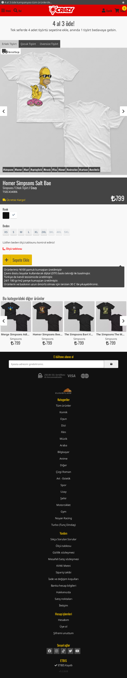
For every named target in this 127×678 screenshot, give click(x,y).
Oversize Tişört (49, 44)
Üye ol (63, 626)
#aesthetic (94, 170)
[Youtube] (77, 651)
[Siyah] (6, 216)
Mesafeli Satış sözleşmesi (63, 559)
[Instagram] (57, 651)
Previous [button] (3, 111)
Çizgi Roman (63, 472)
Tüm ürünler (63, 405)
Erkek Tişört (9, 44)
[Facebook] (50, 651)
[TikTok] (63, 651)
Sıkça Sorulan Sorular (63, 539)
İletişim (63, 605)
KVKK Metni (63, 566)
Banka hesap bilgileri (63, 585)
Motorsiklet (63, 505)
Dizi (63, 425)
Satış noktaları (63, 599)
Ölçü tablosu (13, 249)
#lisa (54, 170)
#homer (18, 170)
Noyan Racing (63, 518)
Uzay (63, 492)
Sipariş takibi (63, 572)
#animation (72, 170)
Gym (63, 511)
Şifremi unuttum (63, 633)
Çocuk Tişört (28, 44)
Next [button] (123, 111)
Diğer (63, 465)
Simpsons (8, 187)
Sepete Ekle (21, 260)
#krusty (47, 170)
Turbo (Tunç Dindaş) (63, 525)
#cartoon (83, 170)
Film (63, 432)
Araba (63, 445)
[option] (63, 111)
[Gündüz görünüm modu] (123, 2)
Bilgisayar (63, 452)
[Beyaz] (13, 216)
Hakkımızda (63, 592)
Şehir (63, 498)
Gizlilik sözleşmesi (63, 552)
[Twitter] (70, 651)
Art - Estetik (63, 478)
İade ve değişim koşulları (63, 579)
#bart (26, 170)
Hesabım (63, 620)
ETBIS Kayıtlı (64, 665)
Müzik (63, 439)
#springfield (36, 170)
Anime (63, 458)
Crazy (62, 10)
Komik (63, 412)
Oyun (63, 419)
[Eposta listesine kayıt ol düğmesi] (111, 364)
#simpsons (8, 170)
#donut (62, 170)
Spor (63, 485)
